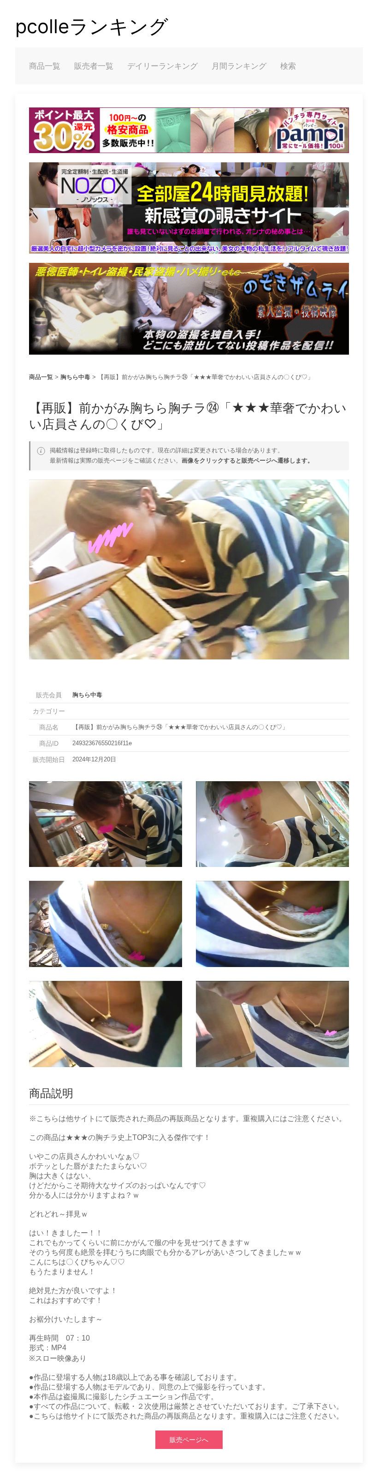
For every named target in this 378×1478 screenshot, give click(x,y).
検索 (288, 66)
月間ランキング (239, 66)
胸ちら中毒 (75, 377)
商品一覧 (44, 66)
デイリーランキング (162, 66)
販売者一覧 (93, 66)
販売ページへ (189, 1439)
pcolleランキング (91, 26)
